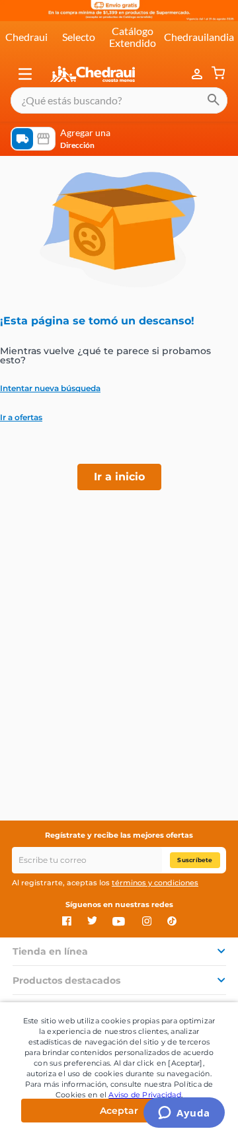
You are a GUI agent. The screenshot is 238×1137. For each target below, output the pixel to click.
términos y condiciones (155, 882)
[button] (25, 74)
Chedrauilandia (199, 36)
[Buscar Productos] (213, 100)
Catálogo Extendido (132, 36)
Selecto (78, 36)
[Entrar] (198, 74)
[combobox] (119, 100)
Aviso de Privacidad (144, 1094)
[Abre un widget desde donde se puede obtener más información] (184, 1113)
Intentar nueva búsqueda (50, 388)
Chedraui (26, 36)
